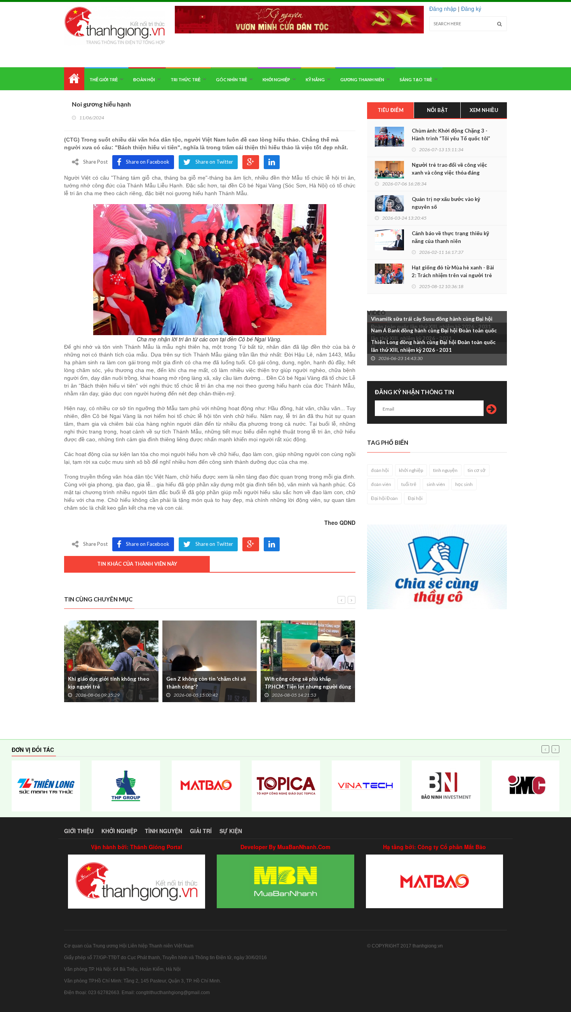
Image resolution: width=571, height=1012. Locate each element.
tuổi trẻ (408, 484)
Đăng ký (471, 8)
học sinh (464, 484)
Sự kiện (230, 831)
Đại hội (415, 498)
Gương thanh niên (362, 79)
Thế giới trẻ (103, 79)
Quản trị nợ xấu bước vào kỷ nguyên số (446, 203)
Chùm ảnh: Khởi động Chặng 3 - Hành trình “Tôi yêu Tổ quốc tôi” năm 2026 (451, 138)
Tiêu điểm (391, 110)
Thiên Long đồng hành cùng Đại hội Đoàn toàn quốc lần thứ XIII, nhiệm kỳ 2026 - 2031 (433, 346)
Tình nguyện (163, 831)
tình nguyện (445, 470)
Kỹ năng (315, 79)
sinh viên (436, 484)
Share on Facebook (147, 162)
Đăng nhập (442, 8)
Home (74, 78)
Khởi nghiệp (276, 79)
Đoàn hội (144, 79)
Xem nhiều (484, 110)
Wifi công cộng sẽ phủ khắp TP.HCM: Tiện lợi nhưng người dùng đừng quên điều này (308, 686)
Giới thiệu (79, 831)
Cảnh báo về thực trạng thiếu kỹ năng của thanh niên (450, 237)
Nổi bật (437, 110)
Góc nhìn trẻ (231, 79)
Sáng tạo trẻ (416, 79)
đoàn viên (381, 484)
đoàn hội (380, 470)
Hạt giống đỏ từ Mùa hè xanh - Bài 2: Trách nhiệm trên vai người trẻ (453, 271)
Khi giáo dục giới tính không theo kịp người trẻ (108, 683)
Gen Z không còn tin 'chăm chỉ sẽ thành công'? (206, 683)
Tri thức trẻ (185, 79)
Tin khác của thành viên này (137, 564)
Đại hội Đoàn (384, 498)
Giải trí (201, 831)
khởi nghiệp (411, 470)
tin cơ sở (477, 470)
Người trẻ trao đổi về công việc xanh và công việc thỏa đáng (449, 169)
